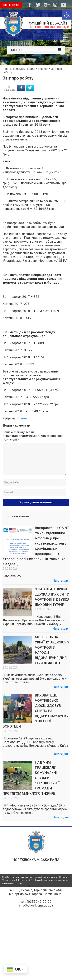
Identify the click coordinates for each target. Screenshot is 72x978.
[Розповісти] (21, 88)
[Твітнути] (30, 88)
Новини (22, 418)
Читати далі (61, 581)
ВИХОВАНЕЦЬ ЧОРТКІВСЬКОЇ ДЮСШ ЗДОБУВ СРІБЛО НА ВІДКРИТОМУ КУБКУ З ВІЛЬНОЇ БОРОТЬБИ (36, 710)
